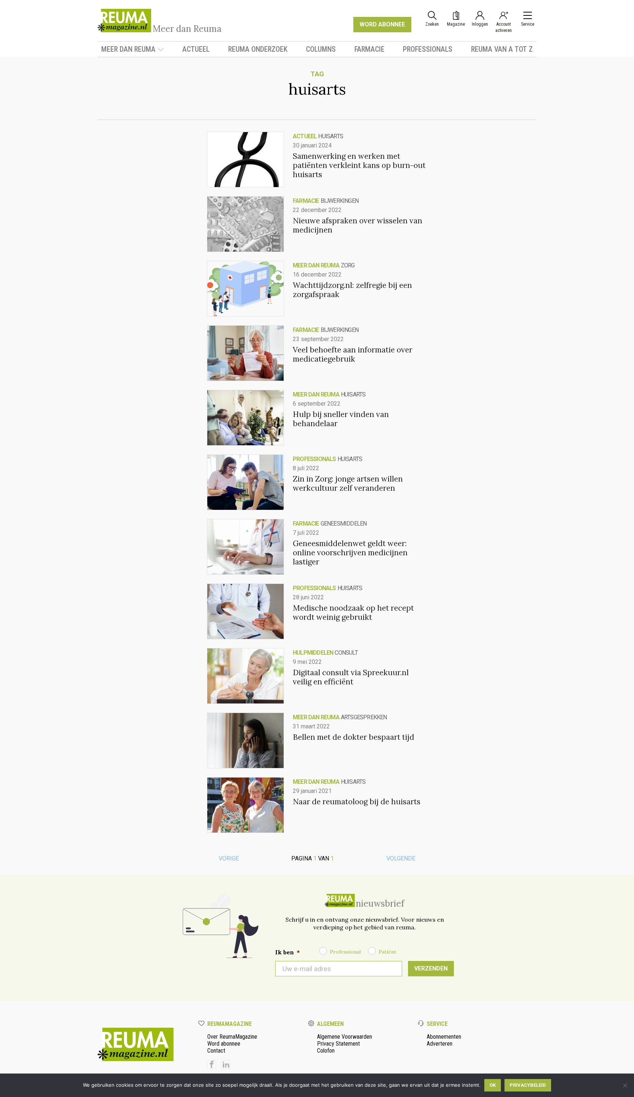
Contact (216, 1050)
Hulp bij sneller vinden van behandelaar (341, 418)
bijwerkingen (339, 200)
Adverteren (439, 1043)
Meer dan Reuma (128, 49)
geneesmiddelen (344, 523)
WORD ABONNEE (382, 24)
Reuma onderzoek (258, 49)
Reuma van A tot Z (502, 49)
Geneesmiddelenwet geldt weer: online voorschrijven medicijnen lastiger (350, 552)
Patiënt (387, 951)
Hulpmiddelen (313, 652)
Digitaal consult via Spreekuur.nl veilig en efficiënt (351, 677)
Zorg (348, 265)
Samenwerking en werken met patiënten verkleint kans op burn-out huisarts (359, 165)
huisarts (330, 136)
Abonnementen (444, 1036)
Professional (345, 951)
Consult (346, 652)
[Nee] (624, 1085)
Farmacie (369, 49)
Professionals (427, 49)
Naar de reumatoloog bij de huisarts (356, 802)
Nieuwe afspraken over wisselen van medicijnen (357, 225)
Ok (492, 1085)
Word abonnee (223, 1043)
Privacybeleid (528, 1085)
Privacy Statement (338, 1043)
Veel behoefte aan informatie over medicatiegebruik (352, 354)
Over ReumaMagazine (232, 1036)
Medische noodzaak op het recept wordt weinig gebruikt (353, 612)
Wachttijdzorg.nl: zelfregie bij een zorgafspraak (352, 289)
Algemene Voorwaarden (344, 1036)
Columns (321, 49)
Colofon (326, 1050)
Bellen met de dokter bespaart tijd (353, 737)
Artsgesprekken (364, 717)
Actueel (195, 49)
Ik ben (287, 952)
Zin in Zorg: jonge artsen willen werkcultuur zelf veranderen (348, 483)
